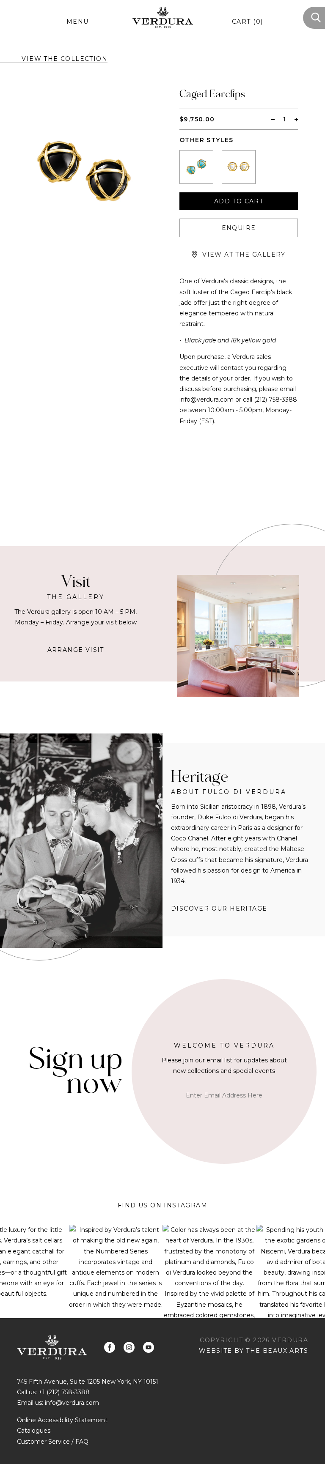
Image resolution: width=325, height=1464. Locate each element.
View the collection (64, 59)
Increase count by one (296, 119)
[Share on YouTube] (148, 1347)
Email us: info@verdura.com (58, 1403)
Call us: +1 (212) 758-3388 (53, 1392)
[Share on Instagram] (129, 1347)
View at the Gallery (244, 254)
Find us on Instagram (162, 1205)
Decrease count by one (273, 119)
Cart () (247, 21)
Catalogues (33, 1430)
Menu (77, 21)
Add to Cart (238, 201)
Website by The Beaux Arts (253, 1351)
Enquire (239, 228)
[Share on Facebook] (109, 1347)
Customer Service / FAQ (52, 1441)
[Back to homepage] (52, 1347)
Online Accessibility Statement (62, 1420)
